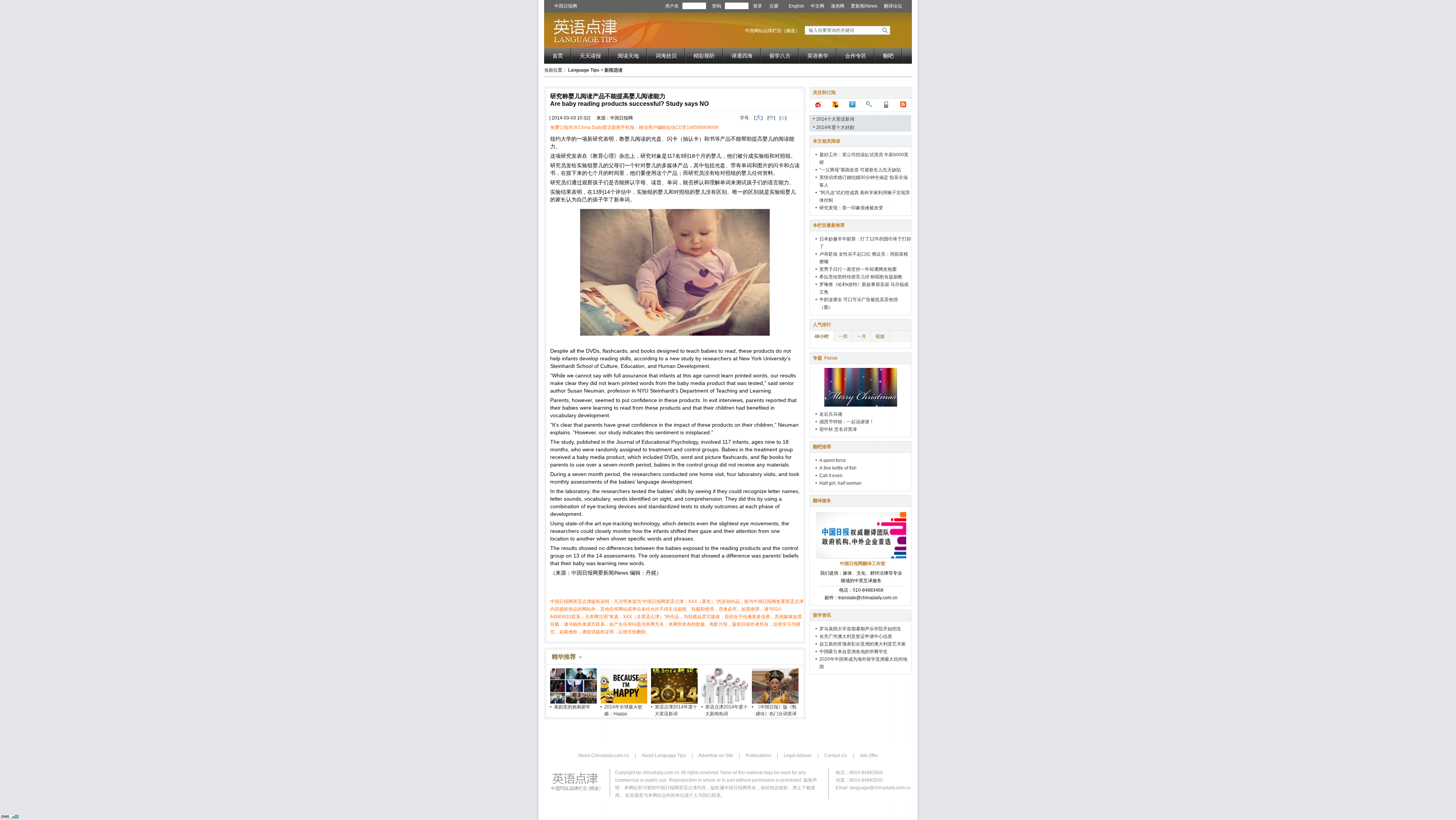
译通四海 (742, 56)
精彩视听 (704, 56)
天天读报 (590, 56)
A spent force (832, 460)
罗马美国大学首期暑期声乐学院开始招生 (860, 628)
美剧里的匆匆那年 (572, 707)
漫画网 (837, 6)
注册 (773, 6)
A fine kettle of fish (838, 468)
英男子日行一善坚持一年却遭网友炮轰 (858, 269)
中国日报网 (565, 6)
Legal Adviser (798, 755)
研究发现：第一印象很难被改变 (851, 207)
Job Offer (869, 755)
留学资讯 (822, 615)
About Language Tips (664, 755)
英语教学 (817, 56)
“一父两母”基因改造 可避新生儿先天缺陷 (860, 170)
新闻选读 (613, 70)
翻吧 (888, 56)
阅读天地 (628, 56)
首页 (557, 56)
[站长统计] (9, 817)
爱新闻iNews (864, 6)
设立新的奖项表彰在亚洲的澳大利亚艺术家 (862, 644)
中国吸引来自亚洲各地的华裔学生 (853, 651)
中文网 (817, 6)
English (796, 6)
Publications (758, 755)
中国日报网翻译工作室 (862, 563)
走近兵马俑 (830, 414)
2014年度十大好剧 (835, 127)
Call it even (831, 475)
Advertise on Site (715, 755)
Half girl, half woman (840, 483)
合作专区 (855, 56)
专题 (825, 358)
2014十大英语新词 (835, 119)
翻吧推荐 (822, 446)
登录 (757, 6)
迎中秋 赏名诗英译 (838, 429)
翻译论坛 (893, 6)
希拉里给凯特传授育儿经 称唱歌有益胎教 (860, 277)
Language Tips (583, 70)
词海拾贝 (666, 56)
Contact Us (835, 755)
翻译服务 (822, 500)
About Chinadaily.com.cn (603, 755)
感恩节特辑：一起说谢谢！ (846, 421)
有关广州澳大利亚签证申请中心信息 (855, 636)
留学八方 (780, 56)
